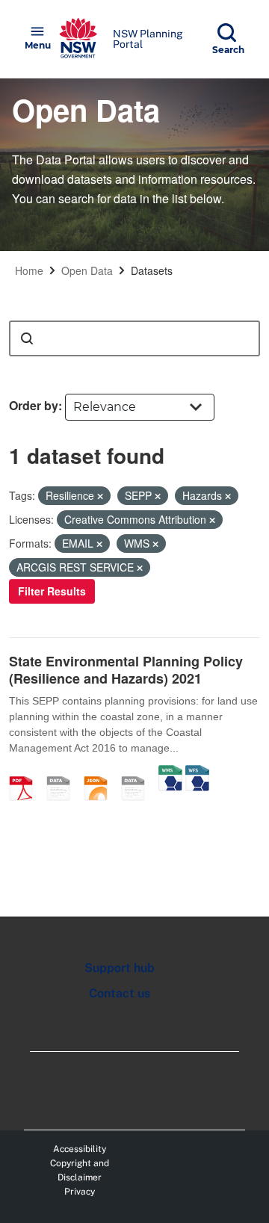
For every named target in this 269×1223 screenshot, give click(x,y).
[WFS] (197, 772)
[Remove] (100, 496)
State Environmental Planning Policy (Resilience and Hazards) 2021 (126, 669)
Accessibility (79, 1149)
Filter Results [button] (52, 590)
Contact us (119, 993)
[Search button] (27, 338)
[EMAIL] (63, 772)
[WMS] (170, 772)
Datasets (152, 270)
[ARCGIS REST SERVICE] (138, 772)
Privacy (79, 1191)
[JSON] (101, 772)
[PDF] (26, 772)
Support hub (119, 968)
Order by (33, 405)
